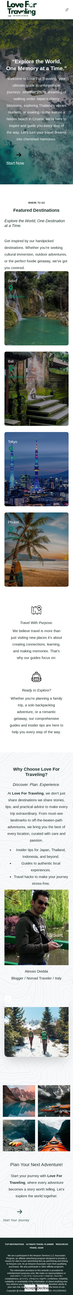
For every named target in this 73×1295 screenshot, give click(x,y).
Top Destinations (14, 1244)
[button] (36, 1026)
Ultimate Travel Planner (40, 1244)
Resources (62, 1244)
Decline (43, 1288)
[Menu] (67, 9)
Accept (29, 1288)
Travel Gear (36, 1248)
